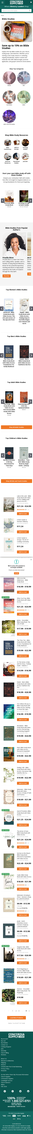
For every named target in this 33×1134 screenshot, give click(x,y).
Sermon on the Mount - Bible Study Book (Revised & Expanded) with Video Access (24, 855)
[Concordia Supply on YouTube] (28, 1091)
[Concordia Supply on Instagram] (13, 1091)
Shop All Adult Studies (16, 427)
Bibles (3, 1084)
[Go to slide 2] (30, 200)
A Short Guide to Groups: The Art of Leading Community (23, 539)
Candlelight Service (6, 1080)
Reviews (3, 1055)
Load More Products (16, 1018)
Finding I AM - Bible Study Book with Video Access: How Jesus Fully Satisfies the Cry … (24, 770)
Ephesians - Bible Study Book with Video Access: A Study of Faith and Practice (24, 792)
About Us (4, 1058)
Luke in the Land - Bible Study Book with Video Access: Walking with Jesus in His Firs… (24, 498)
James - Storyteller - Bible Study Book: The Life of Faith (23, 622)
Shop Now (6, 276)
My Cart (3, 1041)
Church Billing (5, 1053)
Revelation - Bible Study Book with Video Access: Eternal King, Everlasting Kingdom (24, 728)
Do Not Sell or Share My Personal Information (15, 1074)
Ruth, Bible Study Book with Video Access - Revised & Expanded (24, 749)
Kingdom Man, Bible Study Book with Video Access (24, 948)
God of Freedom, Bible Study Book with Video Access (24, 813)
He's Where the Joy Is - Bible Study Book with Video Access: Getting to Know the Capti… (24, 706)
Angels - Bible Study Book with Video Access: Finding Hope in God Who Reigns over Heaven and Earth (24, 317)
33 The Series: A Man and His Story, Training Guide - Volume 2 (24, 664)
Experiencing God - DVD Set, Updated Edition (24, 406)
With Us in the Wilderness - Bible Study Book (22, 580)
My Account (4, 1039)
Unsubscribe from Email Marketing (11, 1066)
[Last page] (29, 1011)
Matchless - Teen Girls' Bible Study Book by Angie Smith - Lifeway (23, 462)
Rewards (3, 1070)
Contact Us (4, 1045)
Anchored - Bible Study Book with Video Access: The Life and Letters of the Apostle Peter (9, 316)
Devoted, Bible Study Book (9, 204)
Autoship (3, 1051)
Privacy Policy (5, 1068)
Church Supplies (5, 1076)
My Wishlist (4, 1043)
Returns (3, 1065)
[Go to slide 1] (2, 200)
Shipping (3, 1062)
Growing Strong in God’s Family (23, 204)
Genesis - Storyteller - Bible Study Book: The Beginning (23, 990)
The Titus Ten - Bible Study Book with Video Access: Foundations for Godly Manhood (9, 362)
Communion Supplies (7, 1078)
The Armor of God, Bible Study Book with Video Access (23, 833)
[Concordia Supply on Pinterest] (20, 1091)
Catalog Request (6, 1047)
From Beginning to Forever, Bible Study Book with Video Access (24, 970)
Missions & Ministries (7, 1061)
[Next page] (26, 1011)
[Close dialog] (31, 559)
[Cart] (31, 2)
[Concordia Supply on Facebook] (5, 1091)
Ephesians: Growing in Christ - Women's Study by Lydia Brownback (24, 897)
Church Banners (5, 1082)
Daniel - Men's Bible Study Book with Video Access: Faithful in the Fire (24, 361)
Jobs (2, 1049)
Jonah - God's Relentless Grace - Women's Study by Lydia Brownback (22, 923)
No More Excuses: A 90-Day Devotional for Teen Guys (9, 462)
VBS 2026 (4, 1086)
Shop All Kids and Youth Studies (16, 481)
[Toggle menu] (2, 2)
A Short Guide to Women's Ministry (22, 520)
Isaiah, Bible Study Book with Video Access (24, 876)
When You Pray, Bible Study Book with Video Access (24, 600)
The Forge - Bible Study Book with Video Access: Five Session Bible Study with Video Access (9, 408)
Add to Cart (23, 513)
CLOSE (16, 573)
